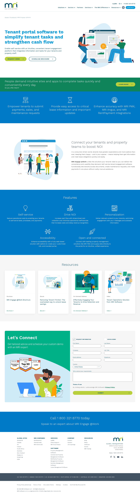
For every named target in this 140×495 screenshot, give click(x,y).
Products (13, 17)
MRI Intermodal (38, 444)
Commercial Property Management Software (57, 456)
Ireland (19, 446)
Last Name (107, 343)
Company (75, 350)
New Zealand (21, 453)
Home (7, 17)
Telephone (107, 357)
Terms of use (77, 384)
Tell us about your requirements (82, 371)
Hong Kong (20, 457)
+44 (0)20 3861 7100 (53, 477)
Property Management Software (57, 451)
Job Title (106, 350)
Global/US (20, 440)
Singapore (20, 455)
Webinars (87, 444)
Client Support (55, 442)
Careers (70, 442)
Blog (85, 440)
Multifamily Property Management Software (57, 460)
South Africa (20, 448)
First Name (76, 343)
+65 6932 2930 (110, 477)
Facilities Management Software (57, 464)
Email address (77, 357)
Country (75, 364)
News (86, 442)
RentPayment (37, 440)
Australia (19, 451)
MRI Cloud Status (55, 444)
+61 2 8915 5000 (92, 477)
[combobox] (87, 366)
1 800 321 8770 (118, 453)
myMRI (52, 440)
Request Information (83, 339)
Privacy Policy (110, 387)
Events (86, 446)
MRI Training (87, 448)
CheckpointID (38, 442)
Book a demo (111, 339)
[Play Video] (103, 46)
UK (18, 444)
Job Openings (71, 444)
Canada (19, 442)
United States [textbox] (78, 367)
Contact (70, 440)
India (18, 459)
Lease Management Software (59, 467)
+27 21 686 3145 (74, 477)
